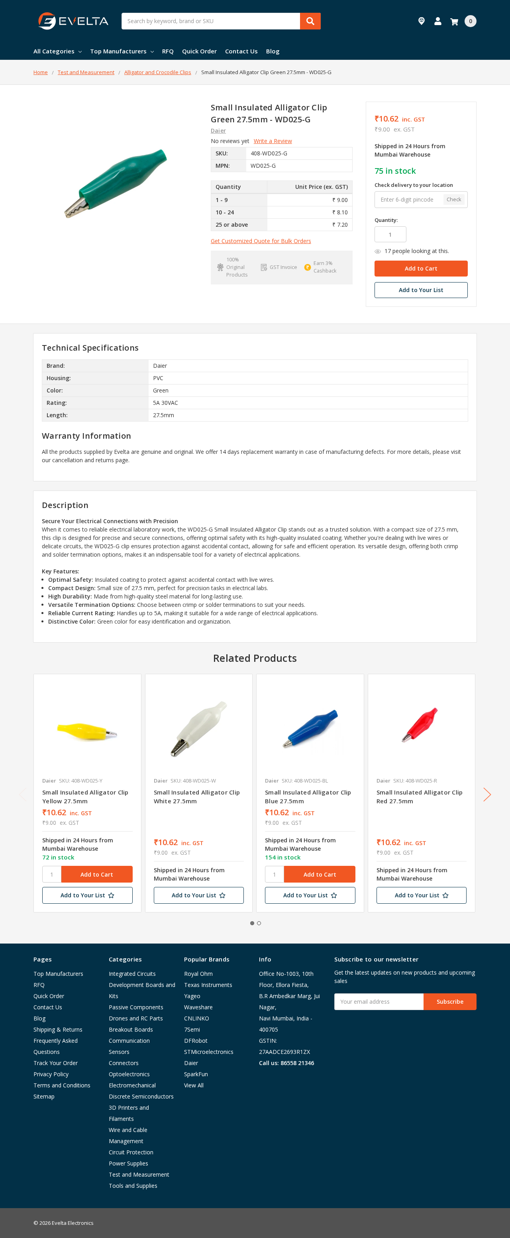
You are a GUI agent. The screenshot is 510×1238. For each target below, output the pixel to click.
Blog (273, 51)
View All (194, 1085)
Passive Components (136, 1007)
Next (487, 794)
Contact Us (241, 51)
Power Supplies (128, 1163)
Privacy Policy (51, 1074)
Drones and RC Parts (136, 1018)
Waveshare (198, 1007)
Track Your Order (55, 1063)
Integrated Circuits (132, 973)
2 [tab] (259, 923)
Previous (23, 794)
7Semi (192, 1029)
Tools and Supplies (133, 1185)
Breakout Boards (131, 1029)
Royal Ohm (198, 973)
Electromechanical (132, 1085)
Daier (191, 1063)
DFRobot (196, 1040)
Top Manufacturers (118, 51)
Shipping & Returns (57, 1029)
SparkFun (196, 1074)
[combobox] (221, 21)
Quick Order (199, 51)
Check (454, 199)
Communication (129, 1040)
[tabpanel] (87, 793)
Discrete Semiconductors (141, 1096)
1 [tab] (252, 923)
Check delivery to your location (414, 184)
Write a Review (273, 141)
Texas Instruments (208, 985)
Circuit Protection (131, 1152)
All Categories (54, 51)
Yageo (192, 996)
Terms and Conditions (61, 1085)
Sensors (119, 1052)
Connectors (124, 1063)
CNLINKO (196, 1018)
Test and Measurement (139, 1174)
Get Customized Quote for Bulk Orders (261, 241)
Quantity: (386, 220)
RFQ (168, 51)
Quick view (87, 727)
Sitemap (44, 1096)
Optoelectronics (129, 1074)
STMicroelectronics (208, 1052)
